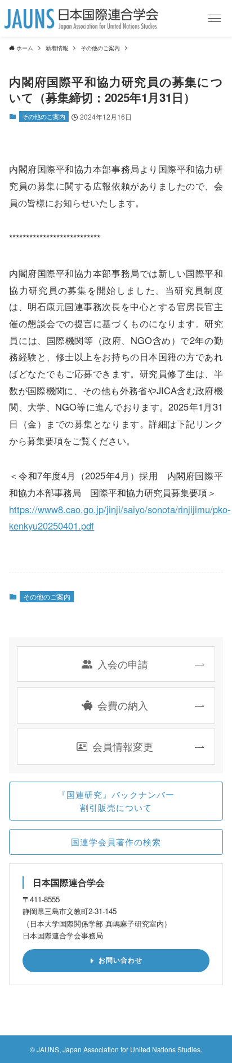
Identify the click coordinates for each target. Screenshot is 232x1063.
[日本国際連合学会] (81, 18)
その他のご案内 (43, 116)
